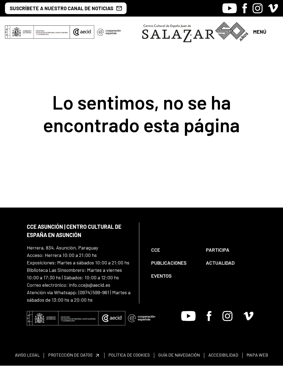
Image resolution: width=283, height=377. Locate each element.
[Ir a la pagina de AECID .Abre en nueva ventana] (82, 32)
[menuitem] (173, 250)
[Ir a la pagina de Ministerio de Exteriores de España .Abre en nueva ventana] (37, 32)
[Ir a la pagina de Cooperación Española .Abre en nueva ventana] (109, 32)
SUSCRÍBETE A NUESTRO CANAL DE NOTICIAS (61, 8)
